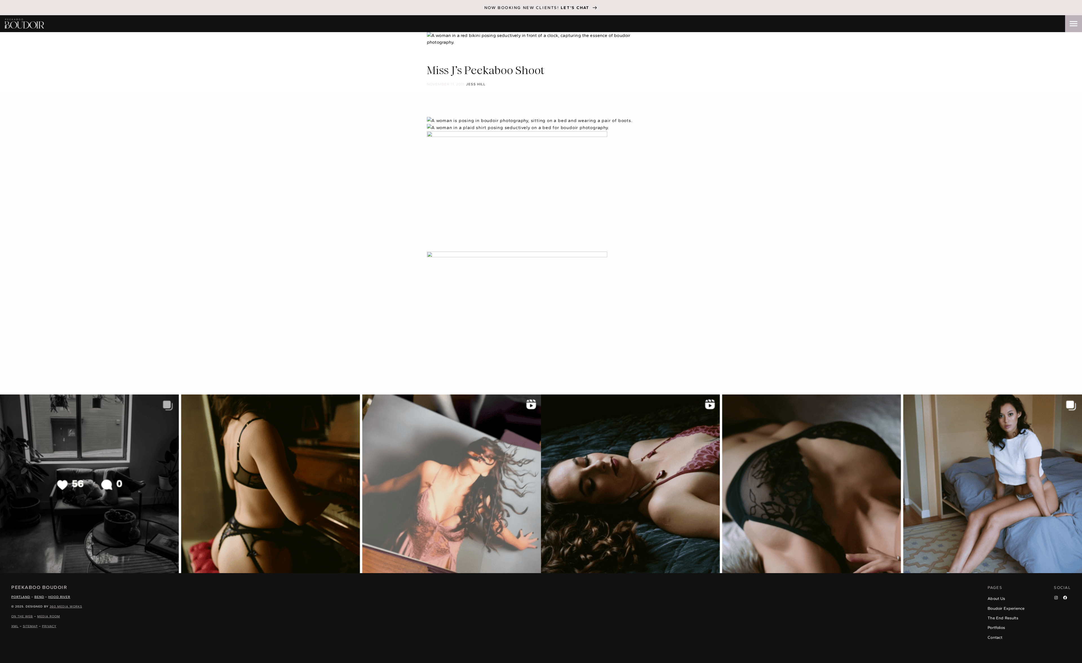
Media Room (48, 616)
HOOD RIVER (59, 597)
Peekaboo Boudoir (39, 587)
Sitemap (30, 626)
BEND (39, 597)
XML (15, 626)
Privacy (49, 626)
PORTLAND (20, 597)
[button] (1073, 23)
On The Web (22, 616)
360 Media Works (66, 606)
